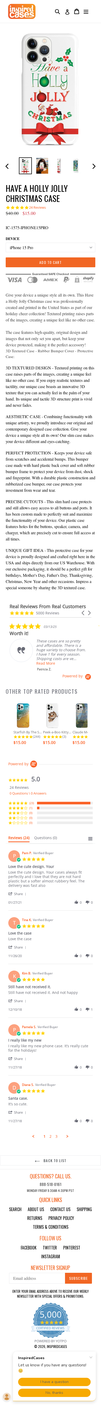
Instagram (50, 1256)
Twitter (50, 1248)
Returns (34, 1218)
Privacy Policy (61, 1218)
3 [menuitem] (56, 1136)
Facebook (29, 1248)
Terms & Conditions (50, 1227)
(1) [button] (30, 808)
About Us (36, 1209)
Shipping (84, 1209)
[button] (83, 613)
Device (12, 238)
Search (15, 1209)
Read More (45, 663)
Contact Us (60, 1209)
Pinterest (71, 1248)
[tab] (19, 838)
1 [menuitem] (45, 1136)
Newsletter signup (50, 1268)
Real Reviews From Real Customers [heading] (48, 606)
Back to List (54, 1160)
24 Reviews (37, 207)
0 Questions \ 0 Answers (28, 793)
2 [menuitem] (50, 1136)
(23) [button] (31, 803)
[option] (25, 165)
